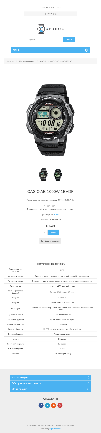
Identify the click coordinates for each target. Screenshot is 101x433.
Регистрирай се (47, 8)
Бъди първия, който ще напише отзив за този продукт (50, 209)
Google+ (59, 405)
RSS (53, 405)
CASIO (57, 214)
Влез (59, 8)
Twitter (47, 405)
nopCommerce (55, 429)
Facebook (41, 405)
